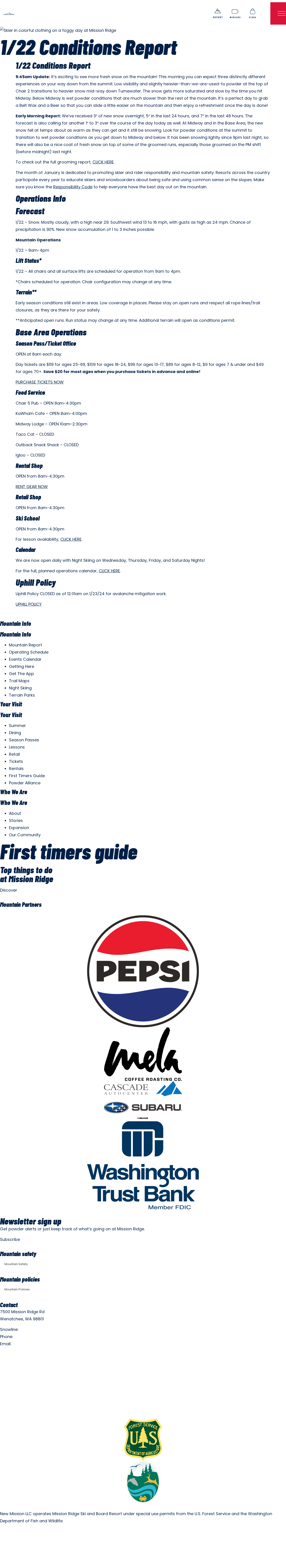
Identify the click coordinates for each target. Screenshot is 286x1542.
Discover (8, 890)
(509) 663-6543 (30, 1336)
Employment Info (17, 1354)
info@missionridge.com (36, 1344)
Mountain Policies (17, 1289)
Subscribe (10, 1239)
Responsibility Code (73, 187)
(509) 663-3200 (36, 1329)
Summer (17, 725)
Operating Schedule (28, 652)
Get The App (21, 673)
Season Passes (24, 740)
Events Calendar (25, 659)
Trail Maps (19, 681)
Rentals (16, 768)
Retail (14, 754)
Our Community (25, 835)
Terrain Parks (22, 695)
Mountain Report (25, 645)
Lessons (17, 747)
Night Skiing (20, 688)
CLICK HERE (103, 162)
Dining (15, 733)
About (15, 813)
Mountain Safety (16, 1264)
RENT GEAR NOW (32, 486)
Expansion (19, 827)
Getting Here (21, 666)
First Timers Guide (27, 776)
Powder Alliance (24, 783)
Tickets (16, 761)
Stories (16, 820)
